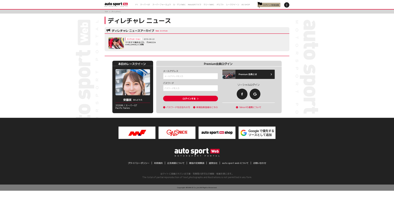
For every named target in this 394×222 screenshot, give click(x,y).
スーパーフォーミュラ (161, 4)
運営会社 (213, 162)
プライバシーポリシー (138, 162)
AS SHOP (245, 4)
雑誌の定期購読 (196, 162)
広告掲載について (176, 162)
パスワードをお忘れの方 (178, 107)
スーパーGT (145, 4)
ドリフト (220, 4)
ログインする (189, 98)
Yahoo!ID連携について (250, 107)
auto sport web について (235, 162)
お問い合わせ (259, 162)
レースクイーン (232, 4)
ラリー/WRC (208, 4)
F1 (136, 4)
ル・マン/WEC (179, 4)
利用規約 (158, 162)
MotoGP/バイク (194, 4)
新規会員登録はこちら (207, 107)
